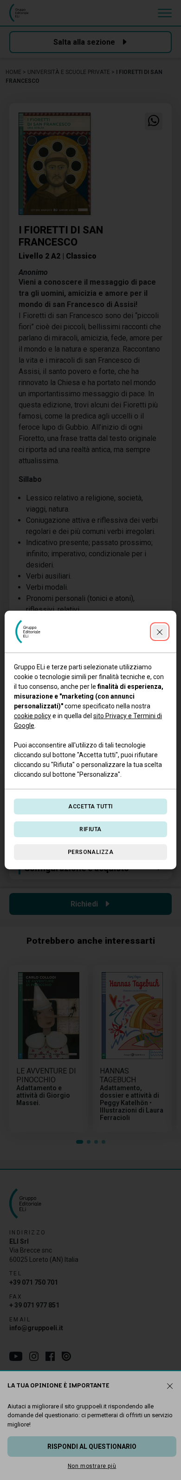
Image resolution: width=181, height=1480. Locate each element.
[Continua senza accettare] (159, 632)
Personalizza (91, 852)
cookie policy (32, 716)
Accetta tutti (90, 806)
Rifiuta (90, 829)
